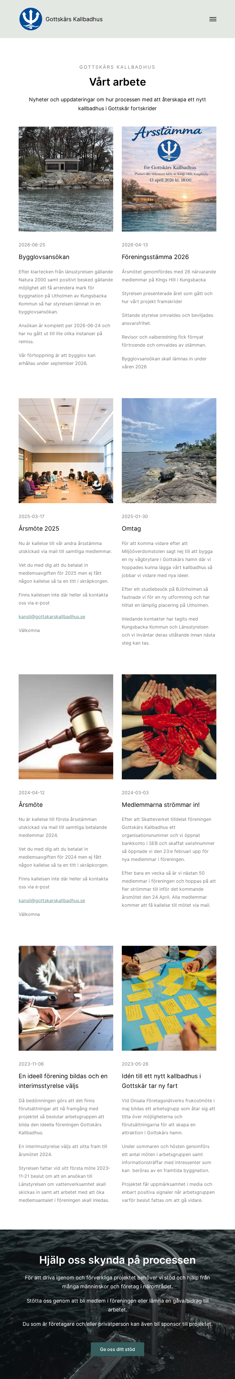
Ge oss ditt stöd (117, 1349)
